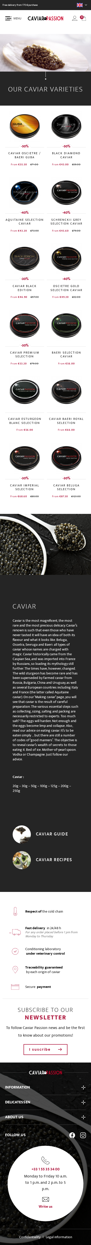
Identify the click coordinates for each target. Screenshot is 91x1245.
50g (34, 786)
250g (16, 791)
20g (15, 786)
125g (54, 786)
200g (65, 786)
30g (25, 786)
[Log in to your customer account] (74, 18)
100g (43, 786)
